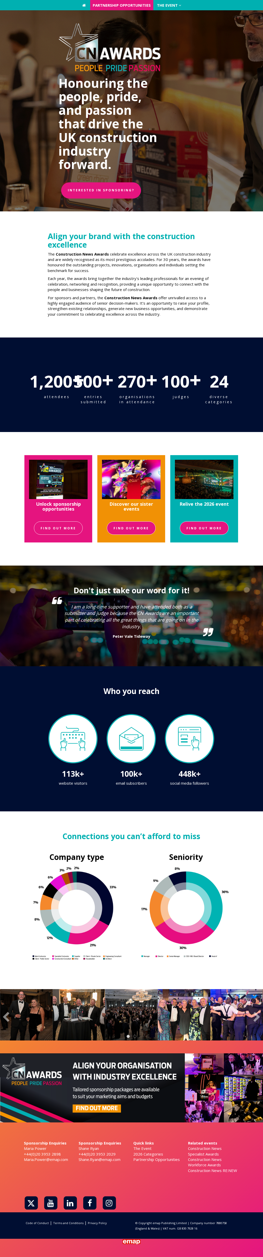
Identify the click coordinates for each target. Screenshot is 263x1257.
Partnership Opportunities (156, 1159)
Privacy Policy (97, 1223)
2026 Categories (148, 1154)
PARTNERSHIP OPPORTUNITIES (122, 5)
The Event (142, 1148)
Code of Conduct (37, 1223)
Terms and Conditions (68, 1223)
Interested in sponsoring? (101, 190)
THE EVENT (168, 5)
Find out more (58, 528)
